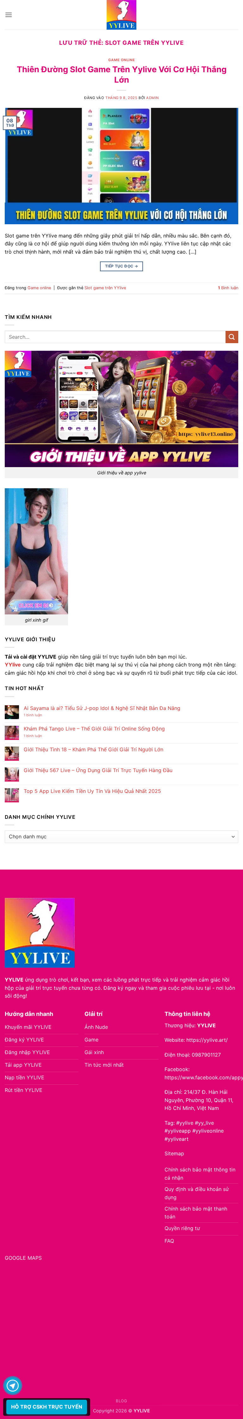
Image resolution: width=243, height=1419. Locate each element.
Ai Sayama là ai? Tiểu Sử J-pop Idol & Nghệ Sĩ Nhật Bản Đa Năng (102, 708)
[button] (8, 14)
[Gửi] (232, 337)
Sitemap (174, 1153)
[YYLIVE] (121, 15)
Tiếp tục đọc (121, 266)
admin (152, 98)
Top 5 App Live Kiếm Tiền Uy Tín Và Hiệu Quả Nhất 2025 (92, 791)
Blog (121, 1400)
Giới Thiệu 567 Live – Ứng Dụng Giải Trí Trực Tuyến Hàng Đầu (98, 770)
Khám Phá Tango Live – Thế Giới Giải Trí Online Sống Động (94, 729)
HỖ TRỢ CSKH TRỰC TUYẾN (46, 1407)
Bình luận (228, 287)
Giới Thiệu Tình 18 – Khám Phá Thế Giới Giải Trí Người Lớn (93, 750)
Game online (121, 60)
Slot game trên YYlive (105, 287)
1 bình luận (39, 715)
